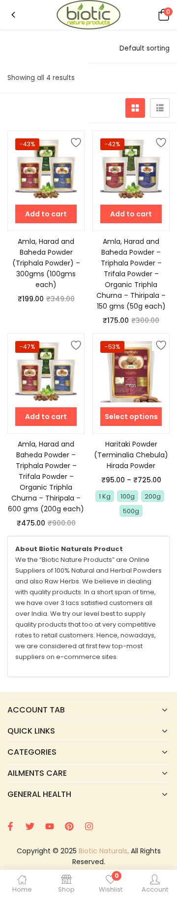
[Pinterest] (69, 826)
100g (127, 496)
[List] (160, 108)
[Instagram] (89, 826)
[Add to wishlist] (74, 140)
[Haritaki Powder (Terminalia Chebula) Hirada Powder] (131, 371)
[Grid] (135, 108)
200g (153, 496)
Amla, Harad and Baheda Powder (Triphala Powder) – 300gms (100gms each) (46, 263)
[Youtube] (49, 826)
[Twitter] (30, 826)
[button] (162, 14)
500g (131, 511)
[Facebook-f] (10, 826)
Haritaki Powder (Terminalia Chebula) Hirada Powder (131, 455)
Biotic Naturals (103, 851)
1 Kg (105, 496)
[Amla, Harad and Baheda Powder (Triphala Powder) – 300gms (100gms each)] (46, 169)
